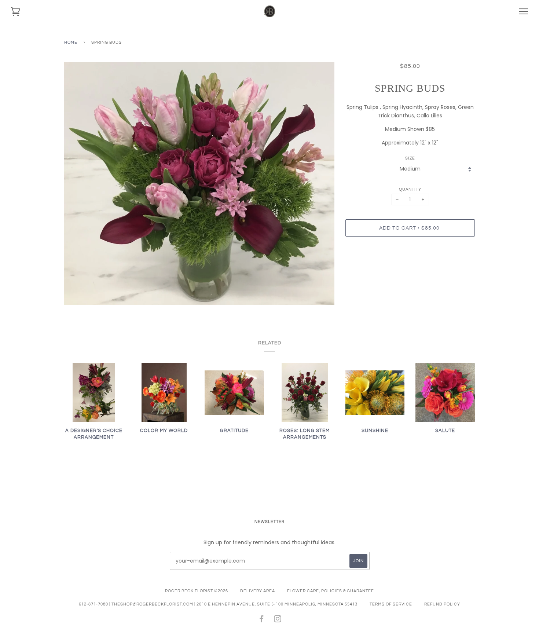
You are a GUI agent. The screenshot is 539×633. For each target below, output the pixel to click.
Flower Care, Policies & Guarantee (330, 591)
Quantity (410, 189)
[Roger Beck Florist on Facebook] (261, 620)
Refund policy (442, 604)
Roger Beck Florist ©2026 (196, 591)
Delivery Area (257, 591)
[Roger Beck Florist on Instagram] (278, 620)
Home (70, 42)
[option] (199, 183)
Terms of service (391, 604)
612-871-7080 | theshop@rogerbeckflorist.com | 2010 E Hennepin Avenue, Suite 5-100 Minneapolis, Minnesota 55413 (218, 604)
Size (410, 158)
